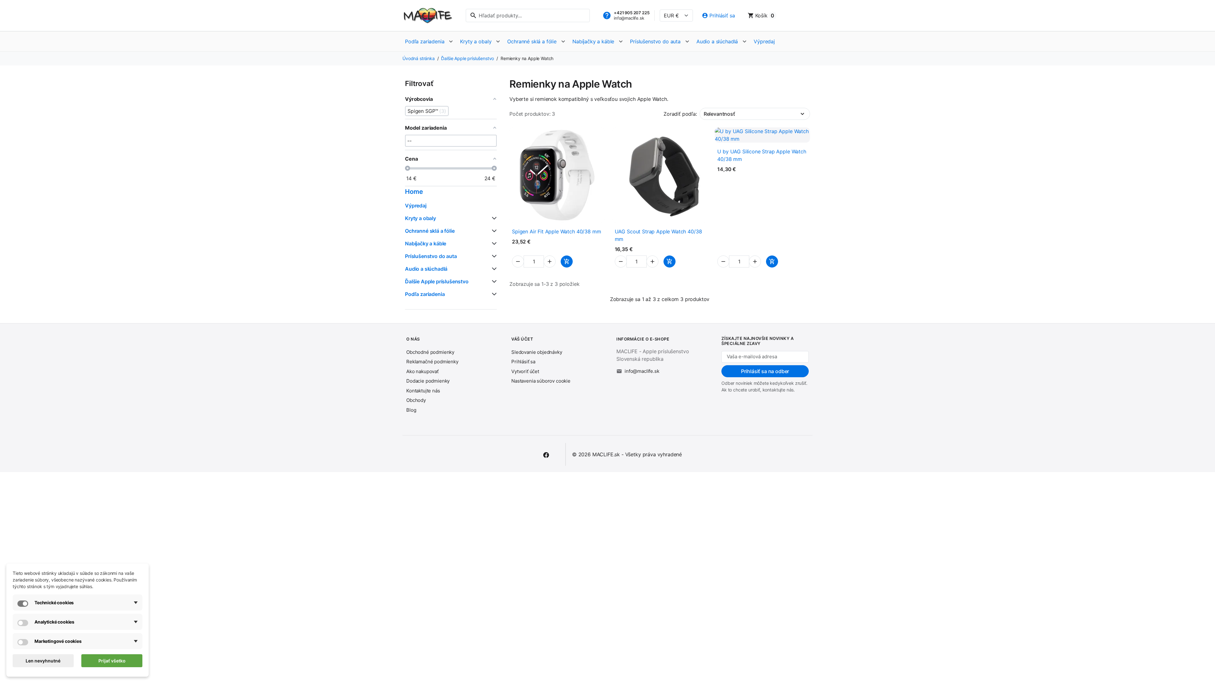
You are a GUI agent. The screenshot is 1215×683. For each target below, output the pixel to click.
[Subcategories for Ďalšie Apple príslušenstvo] (493, 281)
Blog (411, 410)
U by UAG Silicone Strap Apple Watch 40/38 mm (761, 155)
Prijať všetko (112, 660)
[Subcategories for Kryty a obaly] (493, 218)
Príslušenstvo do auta (655, 41)
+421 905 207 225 (631, 12)
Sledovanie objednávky (536, 352)
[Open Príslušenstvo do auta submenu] (687, 41)
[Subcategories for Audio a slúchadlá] (493, 269)
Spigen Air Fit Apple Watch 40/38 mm (556, 231)
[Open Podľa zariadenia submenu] (451, 41)
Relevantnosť (719, 114)
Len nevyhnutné (43, 660)
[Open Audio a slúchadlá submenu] (744, 41)
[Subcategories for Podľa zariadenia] (493, 294)
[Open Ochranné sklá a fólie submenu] (563, 41)
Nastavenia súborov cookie (540, 381)
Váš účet (522, 339)
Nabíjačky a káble (593, 41)
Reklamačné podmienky (432, 362)
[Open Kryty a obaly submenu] (498, 41)
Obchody (416, 400)
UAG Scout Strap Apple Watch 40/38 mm (658, 235)
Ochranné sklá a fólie (532, 41)
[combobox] (528, 15)
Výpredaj (764, 41)
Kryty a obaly (475, 41)
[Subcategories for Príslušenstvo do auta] (493, 256)
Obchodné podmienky (430, 352)
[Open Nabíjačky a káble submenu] (621, 41)
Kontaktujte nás (423, 391)
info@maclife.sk (629, 18)
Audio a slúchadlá (717, 41)
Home (414, 191)
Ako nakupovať (422, 371)
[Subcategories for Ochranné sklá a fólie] (493, 231)
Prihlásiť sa (523, 362)
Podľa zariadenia (424, 41)
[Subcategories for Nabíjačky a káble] (493, 243)
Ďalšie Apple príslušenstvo (437, 281)
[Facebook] (546, 454)
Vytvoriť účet (525, 371)
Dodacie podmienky (428, 381)
